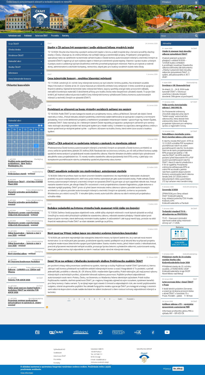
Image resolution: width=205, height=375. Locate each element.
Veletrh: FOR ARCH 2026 (19, 280)
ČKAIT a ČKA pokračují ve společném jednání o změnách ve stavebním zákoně (92, 143)
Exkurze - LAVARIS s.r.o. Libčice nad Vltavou (24, 270)
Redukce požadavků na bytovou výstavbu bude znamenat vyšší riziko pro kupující (94, 207)
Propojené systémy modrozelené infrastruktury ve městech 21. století (24, 301)
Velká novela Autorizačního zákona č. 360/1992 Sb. (174, 106)
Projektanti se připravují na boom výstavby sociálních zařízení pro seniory (89, 109)
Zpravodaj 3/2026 (170, 189)
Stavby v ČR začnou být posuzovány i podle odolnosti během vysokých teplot (91, 47)
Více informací (27, 372)
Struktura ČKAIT (15, 56)
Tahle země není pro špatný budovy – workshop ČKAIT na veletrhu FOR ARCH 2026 (25, 290)
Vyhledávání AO (59, 349)
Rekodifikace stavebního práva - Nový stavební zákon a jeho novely (177, 135)
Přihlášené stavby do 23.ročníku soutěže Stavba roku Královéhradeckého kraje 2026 (176, 260)
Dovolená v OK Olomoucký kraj (176, 85)
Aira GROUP (147, 349)
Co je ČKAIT (13, 44)
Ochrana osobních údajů (100, 362)
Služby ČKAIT (14, 68)
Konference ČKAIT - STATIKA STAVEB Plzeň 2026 (25, 182)
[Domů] (144, 358)
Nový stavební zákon (17, 253)
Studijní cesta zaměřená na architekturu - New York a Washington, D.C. (20, 163)
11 (14, 141)
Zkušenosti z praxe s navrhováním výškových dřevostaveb (23, 213)
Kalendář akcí (14, 62)
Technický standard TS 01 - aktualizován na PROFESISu (175, 212)
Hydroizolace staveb (17, 173)
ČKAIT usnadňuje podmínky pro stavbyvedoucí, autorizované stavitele (87, 171)
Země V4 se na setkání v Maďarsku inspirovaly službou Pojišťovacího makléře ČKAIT (95, 261)
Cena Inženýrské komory (19, 78)
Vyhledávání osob (14, 35)
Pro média (55, 35)
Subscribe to (47, 307)
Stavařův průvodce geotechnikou (23, 192)
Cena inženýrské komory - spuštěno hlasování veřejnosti (79, 78)
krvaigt (97, 357)
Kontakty (65, 35)
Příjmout (167, 368)
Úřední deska (14, 49)
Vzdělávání (28, 35)
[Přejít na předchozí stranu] (39, 125)
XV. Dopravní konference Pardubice (24, 261)
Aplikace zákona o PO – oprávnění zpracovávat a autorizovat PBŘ (177, 305)
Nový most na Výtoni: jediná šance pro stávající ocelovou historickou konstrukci (92, 233)
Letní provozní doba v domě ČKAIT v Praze (177, 283)
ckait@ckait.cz (101, 359)
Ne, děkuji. (178, 369)
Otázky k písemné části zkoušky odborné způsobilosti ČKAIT (176, 52)
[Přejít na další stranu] (41, 125)
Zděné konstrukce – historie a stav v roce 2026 (24, 234)
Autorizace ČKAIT (41, 35)
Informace (12, 74)
